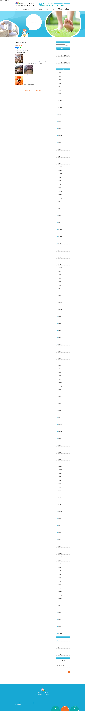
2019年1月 (59, 340)
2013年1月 (59, 588)
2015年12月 (60, 466)
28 (67, 671)
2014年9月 (60, 518)
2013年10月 (60, 556)
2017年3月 (59, 414)
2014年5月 (59, 532)
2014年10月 (60, 515)
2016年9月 (60, 434)
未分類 (59, 643)
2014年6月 (60, 529)
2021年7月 (59, 243)
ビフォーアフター (33, 9)
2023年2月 (59, 187)
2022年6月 (59, 208)
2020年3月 (59, 292)
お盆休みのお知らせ (61, 65)
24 (59, 671)
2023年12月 (60, 166)
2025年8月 (59, 114)
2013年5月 (59, 574)
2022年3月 (59, 219)
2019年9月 (60, 313)
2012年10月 (60, 598)
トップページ (17, 9)
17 (59, 669)
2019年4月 (60, 330)
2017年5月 (59, 407)
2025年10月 (60, 107)
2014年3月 (59, 539)
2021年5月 (59, 250)
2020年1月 (59, 299)
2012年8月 (59, 605)
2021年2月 (59, 260)
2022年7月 (59, 205)
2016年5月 (59, 448)
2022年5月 (59, 212)
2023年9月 (59, 177)
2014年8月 (60, 522)
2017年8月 (60, 396)
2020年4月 (60, 288)
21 (67, 669)
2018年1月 (59, 379)
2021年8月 (59, 239)
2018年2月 (59, 375)
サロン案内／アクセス (60, 9)
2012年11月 (60, 595)
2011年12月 (60, 633)
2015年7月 (59, 483)
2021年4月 (59, 253)
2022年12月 (60, 191)
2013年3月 (59, 581)
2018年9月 (60, 354)
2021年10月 (60, 236)
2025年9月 (59, 111)
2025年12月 (60, 100)
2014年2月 (59, 542)
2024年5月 (59, 152)
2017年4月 (60, 410)
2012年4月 (59, 619)
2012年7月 (59, 609)
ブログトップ (63, 42)
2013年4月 (59, 577)
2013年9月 (59, 560)
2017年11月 (60, 386)
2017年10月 (60, 389)
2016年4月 (60, 452)
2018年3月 (59, 372)
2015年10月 (60, 473)
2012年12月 (60, 591)
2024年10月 (60, 135)
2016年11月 (60, 428)
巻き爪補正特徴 (25, 9)
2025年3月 (59, 125)
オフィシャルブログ (18, 704)
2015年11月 (60, 469)
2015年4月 (59, 494)
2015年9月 (59, 476)
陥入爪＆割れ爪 (39, 90)
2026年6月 (60, 79)
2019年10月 (60, 309)
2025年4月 (59, 121)
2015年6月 (59, 487)
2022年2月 (59, 222)
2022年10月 (60, 198)
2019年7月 (60, 320)
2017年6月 (60, 403)
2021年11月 (60, 232)
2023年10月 (60, 173)
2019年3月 (59, 333)
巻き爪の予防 (48, 9)
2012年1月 (59, 629)
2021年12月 (60, 229)
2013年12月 (60, 549)
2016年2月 (59, 459)
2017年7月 (60, 400)
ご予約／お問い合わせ (68, 9)
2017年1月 (59, 421)
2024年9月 (60, 138)
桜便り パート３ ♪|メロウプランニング (5, 0)
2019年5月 (59, 327)
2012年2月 (59, 626)
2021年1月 (59, 264)
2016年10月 (60, 431)
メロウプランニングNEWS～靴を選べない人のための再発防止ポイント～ (64, 58)
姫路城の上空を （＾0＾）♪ (29, 90)
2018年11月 (60, 347)
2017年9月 (60, 393)
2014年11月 (60, 511)
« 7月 (57, 675)
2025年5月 (59, 118)
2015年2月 (59, 501)
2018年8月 (60, 358)
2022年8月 (59, 201)
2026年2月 (59, 93)
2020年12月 (60, 267)
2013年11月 (60, 553)
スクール (59, 654)
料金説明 (41, 9)
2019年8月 (60, 316)
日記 (59, 640)
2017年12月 (60, 382)
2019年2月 (59, 337)
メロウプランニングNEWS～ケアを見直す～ (64, 51)
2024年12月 (60, 132)
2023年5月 (59, 184)
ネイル (59, 650)
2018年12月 (60, 344)
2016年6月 (60, 445)
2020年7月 (60, 278)
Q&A (54, 9)
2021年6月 (59, 246)
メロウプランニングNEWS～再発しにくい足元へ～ (64, 55)
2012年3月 (59, 623)
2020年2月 (59, 295)
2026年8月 (60, 72)
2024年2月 (59, 159)
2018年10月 (60, 351)
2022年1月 (59, 226)
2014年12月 (60, 508)
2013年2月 (59, 584)
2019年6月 (60, 323)
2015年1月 (59, 504)
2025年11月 (60, 104)
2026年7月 (60, 76)
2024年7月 (60, 145)
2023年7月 (59, 180)
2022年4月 (59, 215)
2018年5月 (59, 365)
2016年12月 (60, 424)
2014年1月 (59, 546)
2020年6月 (60, 281)
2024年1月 (59, 163)
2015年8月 (59, 480)
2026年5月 (59, 83)
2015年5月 (59, 490)
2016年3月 (59, 455)
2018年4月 (60, 368)
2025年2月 (59, 128)
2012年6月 (59, 612)
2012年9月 (59, 602)
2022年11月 (60, 194)
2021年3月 (59, 257)
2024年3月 (59, 156)
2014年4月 (60, 535)
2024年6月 (60, 149)
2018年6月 (60, 361)
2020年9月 (60, 274)
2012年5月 (59, 616)
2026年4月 (60, 86)
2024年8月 (60, 142)
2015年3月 (59, 497)
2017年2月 (59, 417)
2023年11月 (60, 170)
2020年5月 (59, 285)
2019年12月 (60, 302)
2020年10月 (60, 271)
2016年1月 (59, 462)
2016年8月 (60, 438)
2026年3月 (59, 90)
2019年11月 (60, 306)
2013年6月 (59, 570)
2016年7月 (60, 441)
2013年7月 (59, 567)
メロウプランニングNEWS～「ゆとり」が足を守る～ (64, 62)
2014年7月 (60, 525)
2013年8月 (59, 563)
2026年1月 (59, 97)
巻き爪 (59, 647)
